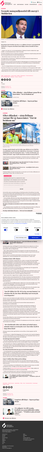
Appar (24, 434)
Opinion (3, 438)
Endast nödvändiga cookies (21, 237)
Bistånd (18, 75)
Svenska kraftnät (29, 383)
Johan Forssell (13, 75)
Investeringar (35, 383)
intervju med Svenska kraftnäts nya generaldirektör (21, 368)
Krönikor (3, 442)
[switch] (16, 230)
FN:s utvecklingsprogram (5, 76)
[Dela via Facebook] (2, 80)
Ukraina (16, 76)
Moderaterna (23, 75)
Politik (2, 75)
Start (15, 4)
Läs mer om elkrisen (8, 109)
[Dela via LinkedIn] (7, 80)
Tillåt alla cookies (35, 237)
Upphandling (17, 383)
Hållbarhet (4, 440)
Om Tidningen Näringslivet (27, 440)
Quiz (3, 443)
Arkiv (24, 436)
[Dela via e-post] (10, 80)
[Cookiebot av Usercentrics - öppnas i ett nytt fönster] (37, 213)
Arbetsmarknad (20, 4)
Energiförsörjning (7, 75)
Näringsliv (3, 435)
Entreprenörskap (33, 4)
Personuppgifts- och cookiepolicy (28, 438)
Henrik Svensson (11, 383)
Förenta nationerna (29, 75)
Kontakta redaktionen (26, 437)
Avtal (24, 383)
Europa (7, 384)
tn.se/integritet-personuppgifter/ (20, 223)
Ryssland (20, 76)
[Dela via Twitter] (5, 80)
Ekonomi (26, 4)
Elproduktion (5, 383)
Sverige (4, 384)
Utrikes (3, 441)
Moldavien (13, 76)
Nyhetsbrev (25, 435)
